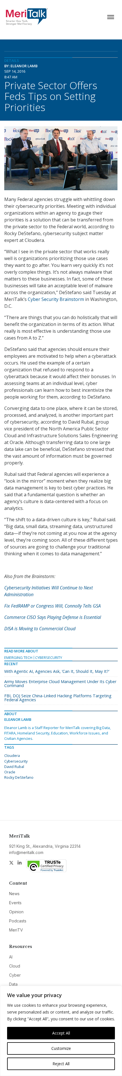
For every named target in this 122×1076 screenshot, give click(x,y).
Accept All (61, 1033)
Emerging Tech (18, 657)
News (14, 893)
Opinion (16, 911)
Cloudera (12, 755)
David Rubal (14, 766)
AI (10, 956)
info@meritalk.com (26, 852)
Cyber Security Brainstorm (56, 299)
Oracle (9, 771)
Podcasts (17, 920)
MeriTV (16, 930)
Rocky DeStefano (18, 777)
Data (13, 984)
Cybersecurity (48, 657)
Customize (61, 1048)
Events (15, 902)
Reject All (61, 1063)
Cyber (15, 975)
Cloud (14, 966)
